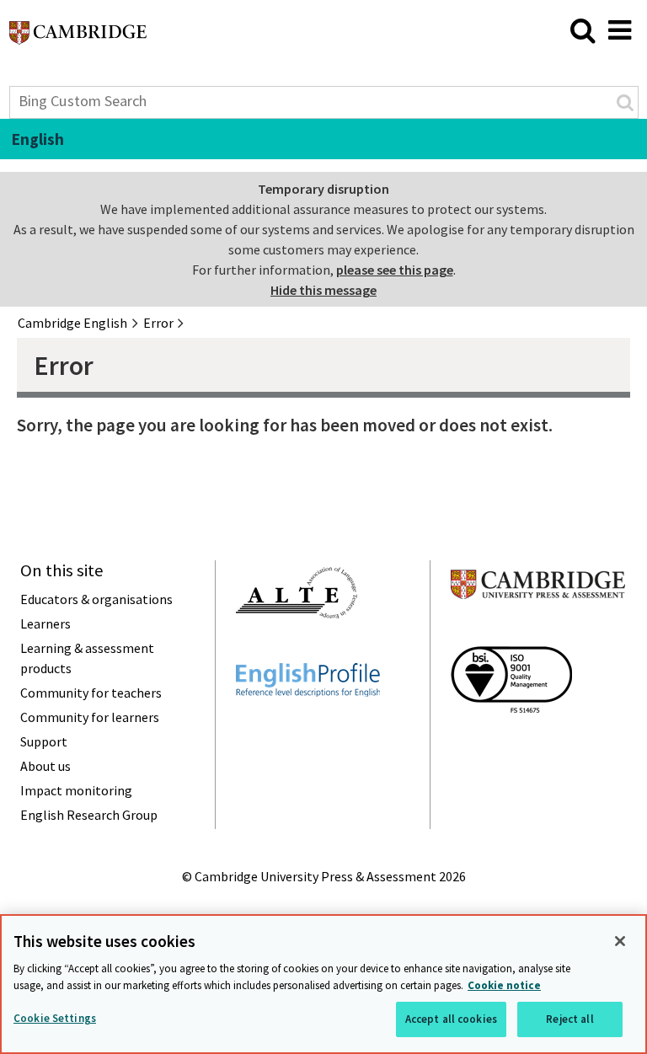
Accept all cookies (451, 1019)
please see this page (394, 269)
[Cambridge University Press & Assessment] (538, 631)
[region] (323, 984)
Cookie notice (504, 985)
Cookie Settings (54, 1018)
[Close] (620, 941)
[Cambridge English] (78, 37)
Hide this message (323, 289)
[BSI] (511, 743)
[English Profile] (308, 727)
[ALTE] (296, 648)
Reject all (569, 1019)
